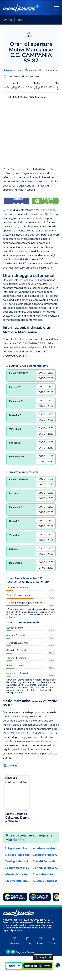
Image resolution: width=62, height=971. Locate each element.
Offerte (8, 19)
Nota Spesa (38, 965)
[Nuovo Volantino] (19, 7)
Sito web (12, 765)
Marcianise (9, 70)
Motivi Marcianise (27, 70)
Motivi (19, 19)
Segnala (20, 952)
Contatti (31, 952)
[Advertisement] (31, 132)
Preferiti (14, 965)
